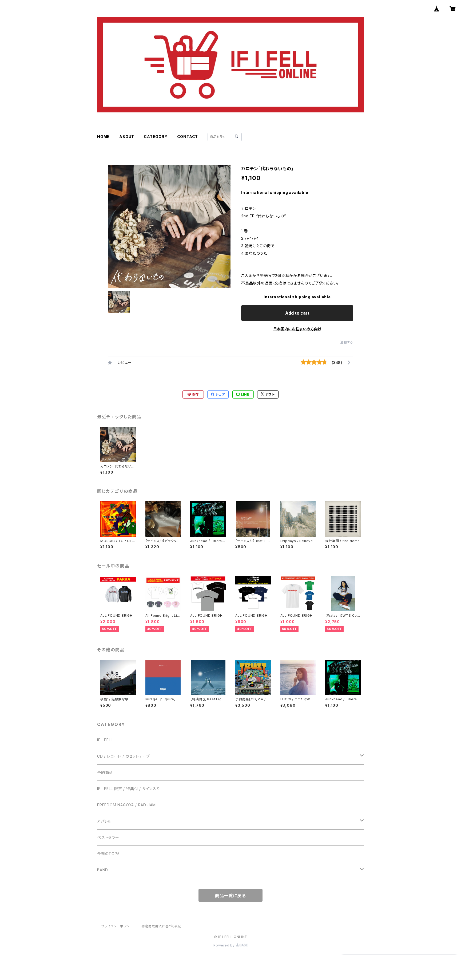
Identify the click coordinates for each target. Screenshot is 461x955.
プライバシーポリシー (117, 926)
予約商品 (105, 772)
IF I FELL (105, 740)
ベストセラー (108, 837)
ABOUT (126, 136)
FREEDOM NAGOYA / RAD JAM (126, 805)
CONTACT (187, 136)
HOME (103, 136)
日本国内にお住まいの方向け (297, 329)
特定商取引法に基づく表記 (161, 926)
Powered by (224, 945)
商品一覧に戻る (230, 895)
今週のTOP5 (108, 853)
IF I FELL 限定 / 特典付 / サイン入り (128, 788)
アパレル (104, 821)
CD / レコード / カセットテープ (123, 756)
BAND (102, 870)
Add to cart (297, 313)
